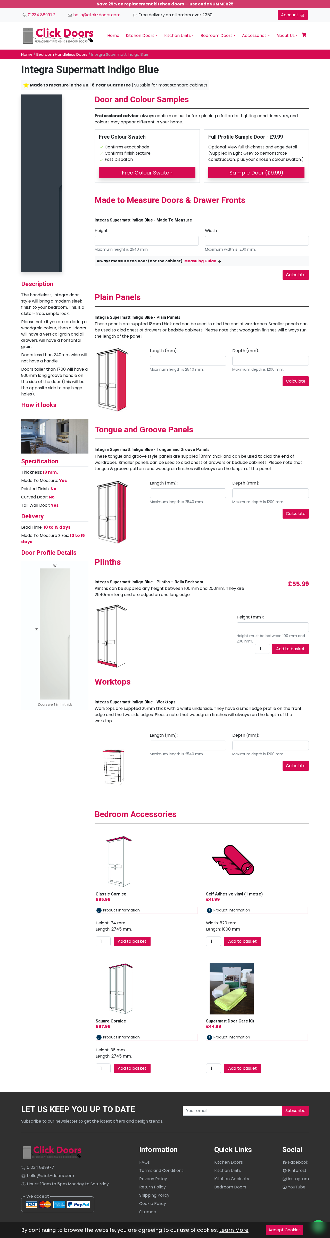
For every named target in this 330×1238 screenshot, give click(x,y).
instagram (298, 1179)
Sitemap (147, 1212)
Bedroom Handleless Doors (61, 54)
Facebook (297, 1162)
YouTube (296, 1187)
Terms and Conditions (161, 1170)
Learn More (234, 1230)
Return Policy (152, 1187)
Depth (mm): (245, 351)
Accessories (254, 35)
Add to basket (290, 649)
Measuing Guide (200, 261)
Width (211, 231)
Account (290, 15)
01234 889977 (41, 15)
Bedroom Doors (217, 35)
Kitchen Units (177, 35)
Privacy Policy (153, 1179)
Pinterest (297, 1170)
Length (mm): (164, 351)
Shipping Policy (154, 1195)
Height (101, 231)
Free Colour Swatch (147, 172)
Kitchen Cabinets (231, 1179)
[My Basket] (304, 35)
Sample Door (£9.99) (256, 172)
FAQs (144, 1162)
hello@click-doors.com (96, 15)
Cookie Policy (152, 1204)
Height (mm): (250, 617)
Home (113, 35)
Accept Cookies (284, 1230)
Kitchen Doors (140, 35)
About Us (285, 35)
